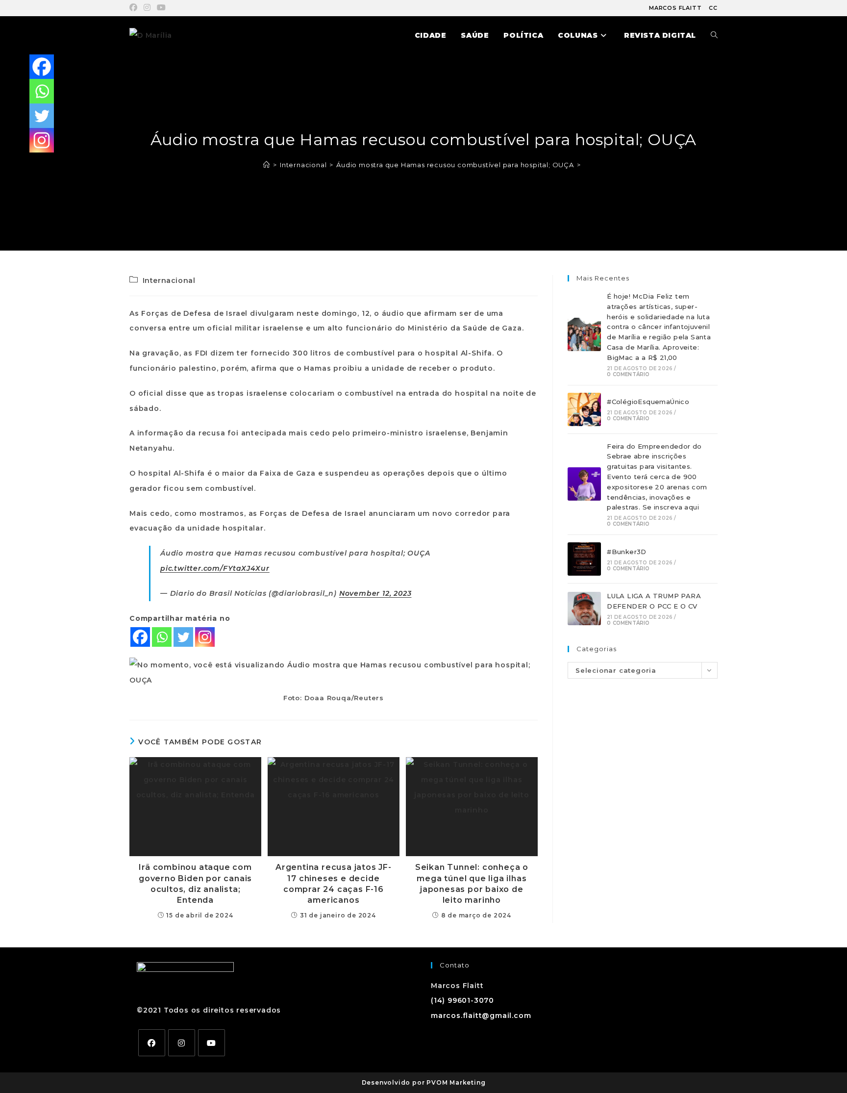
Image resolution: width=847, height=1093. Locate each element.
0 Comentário (628, 374)
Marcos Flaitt (675, 7)
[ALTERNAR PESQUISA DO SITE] (714, 35)
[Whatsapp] (162, 637)
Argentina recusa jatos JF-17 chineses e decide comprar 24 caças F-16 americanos (333, 884)
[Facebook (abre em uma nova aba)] (135, 8)
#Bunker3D (627, 552)
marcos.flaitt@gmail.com (481, 1015)
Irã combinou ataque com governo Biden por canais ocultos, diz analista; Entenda (195, 884)
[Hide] (33, 162)
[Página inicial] (266, 165)
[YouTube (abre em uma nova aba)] (161, 8)
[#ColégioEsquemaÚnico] (584, 409)
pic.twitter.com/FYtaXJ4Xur (215, 568)
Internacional (169, 280)
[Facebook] (140, 637)
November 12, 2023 (375, 593)
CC (713, 7)
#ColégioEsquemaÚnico (648, 402)
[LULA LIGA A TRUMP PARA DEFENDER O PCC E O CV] (584, 608)
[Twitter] (183, 637)
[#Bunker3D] (584, 559)
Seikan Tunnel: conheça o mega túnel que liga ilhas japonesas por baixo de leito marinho (471, 884)
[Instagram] (205, 637)
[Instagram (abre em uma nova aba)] (147, 8)
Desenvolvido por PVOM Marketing (424, 1082)
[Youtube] (211, 1042)
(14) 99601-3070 (462, 1000)
